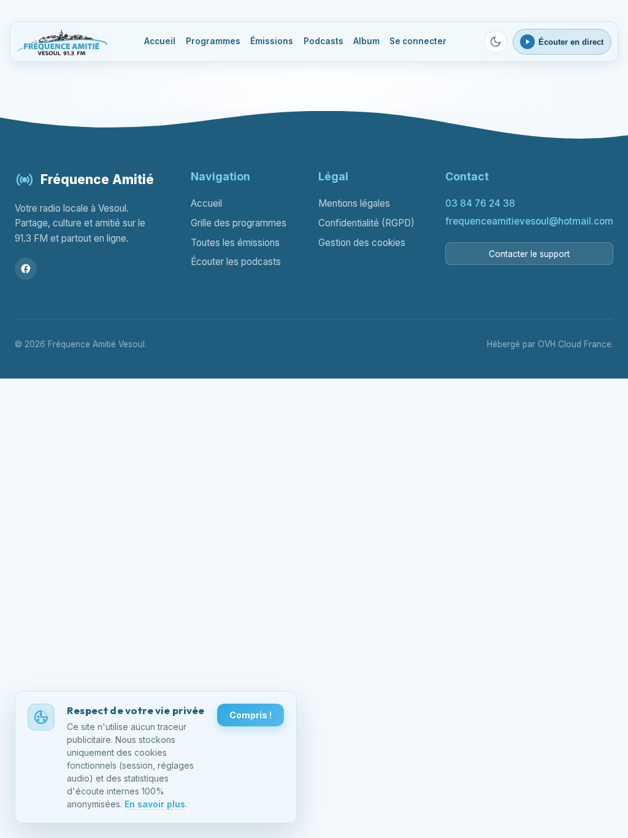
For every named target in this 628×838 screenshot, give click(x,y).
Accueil (159, 41)
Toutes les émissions (235, 242)
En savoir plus (154, 804)
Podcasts (323, 41)
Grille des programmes (238, 223)
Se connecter (417, 41)
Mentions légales (354, 203)
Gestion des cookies (361, 242)
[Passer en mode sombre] (495, 41)
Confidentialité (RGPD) (366, 223)
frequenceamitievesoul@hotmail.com (529, 221)
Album (366, 41)
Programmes (213, 41)
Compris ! (250, 715)
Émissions (271, 41)
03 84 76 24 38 (480, 203)
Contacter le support (529, 254)
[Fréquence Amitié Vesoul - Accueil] (62, 42)
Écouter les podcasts (236, 261)
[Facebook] (26, 269)
